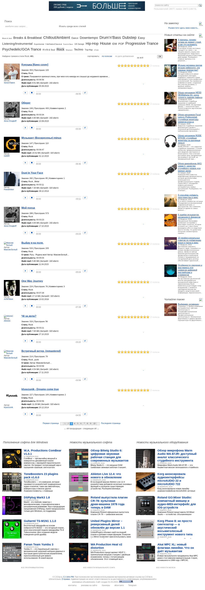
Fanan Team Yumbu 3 (38, 544)
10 (94, 423)
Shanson (69, 50)
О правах (66, 579)
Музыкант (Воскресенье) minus (41, 137)
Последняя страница (110, 423)
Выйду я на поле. (32, 242)
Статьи (43, 15)
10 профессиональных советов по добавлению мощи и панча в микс (189, 240)
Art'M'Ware (8, 299)
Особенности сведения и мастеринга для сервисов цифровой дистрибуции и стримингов (190, 270)
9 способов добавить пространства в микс (188, 196)
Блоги (95, 15)
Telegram (132, 585)
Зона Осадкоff (10, 121)
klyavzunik (8, 407)
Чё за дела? (28, 316)
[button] (25, 92)
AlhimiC (7, 321)
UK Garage (79, 44)
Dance (74, 38)
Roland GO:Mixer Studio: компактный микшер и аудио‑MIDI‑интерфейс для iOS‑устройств (176, 502)
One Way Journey (32, 281)
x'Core (96, 50)
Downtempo (89, 37)
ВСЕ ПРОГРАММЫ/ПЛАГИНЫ (32, 567)
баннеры (106, 585)
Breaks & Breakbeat (27, 37)
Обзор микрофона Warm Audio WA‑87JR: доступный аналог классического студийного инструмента (177, 455)
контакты (72, 585)
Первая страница (51, 423)
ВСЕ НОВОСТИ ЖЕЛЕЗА (166, 567)
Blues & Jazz (7, 38)
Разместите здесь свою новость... (183, 28)
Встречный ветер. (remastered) (41, 351)
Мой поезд (28, 207)
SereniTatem (9, 83)
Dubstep (129, 37)
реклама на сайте (89, 585)
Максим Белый (10, 249)
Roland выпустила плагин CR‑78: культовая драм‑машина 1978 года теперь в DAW (109, 502)
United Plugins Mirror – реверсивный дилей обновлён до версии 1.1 (108, 524)
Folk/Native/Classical (53, 44)
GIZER (7, 156)
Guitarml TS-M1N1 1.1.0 (40, 521)
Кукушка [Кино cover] (34, 64)
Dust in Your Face (32, 172)
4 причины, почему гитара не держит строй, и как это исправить (189, 42)
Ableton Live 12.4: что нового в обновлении (106, 475)
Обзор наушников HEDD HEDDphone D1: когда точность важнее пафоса (190, 95)
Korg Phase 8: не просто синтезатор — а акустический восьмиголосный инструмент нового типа (175, 527)
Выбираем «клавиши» (188, 304)
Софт (21, 15)
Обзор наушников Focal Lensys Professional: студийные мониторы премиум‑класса (189, 118)
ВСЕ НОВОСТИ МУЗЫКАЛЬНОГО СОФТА (99, 567)
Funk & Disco (68, 44)
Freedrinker (9, 189)
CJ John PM (68, 577)
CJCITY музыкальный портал (21, 6)
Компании (83, 15)
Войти (173, 15)
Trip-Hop (89, 50)
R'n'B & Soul (49, 49)
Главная (10, 15)
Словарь (70, 15)
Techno (78, 49)
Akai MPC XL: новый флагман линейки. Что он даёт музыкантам (175, 548)
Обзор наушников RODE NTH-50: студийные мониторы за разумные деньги (189, 139)
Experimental (39, 44)
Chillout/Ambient (56, 37)
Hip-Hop (92, 44)
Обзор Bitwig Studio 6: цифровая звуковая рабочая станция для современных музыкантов (109, 455)
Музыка (32, 15)
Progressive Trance (141, 43)
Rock (60, 49)
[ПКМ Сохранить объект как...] (151, 84)
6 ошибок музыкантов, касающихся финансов (189, 215)
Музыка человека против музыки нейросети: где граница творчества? (190, 67)
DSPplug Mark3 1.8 (37, 497)
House (105, 43)
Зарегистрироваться (188, 15)
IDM (114, 44)
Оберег (26, 102)
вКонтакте (119, 585)
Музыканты (56, 15)
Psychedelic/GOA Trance (21, 49)
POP (121, 43)
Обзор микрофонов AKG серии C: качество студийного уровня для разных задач (190, 167)
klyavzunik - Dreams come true (40, 389)
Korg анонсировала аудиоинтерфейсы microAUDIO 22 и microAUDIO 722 (171, 479)
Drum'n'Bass (110, 37)
